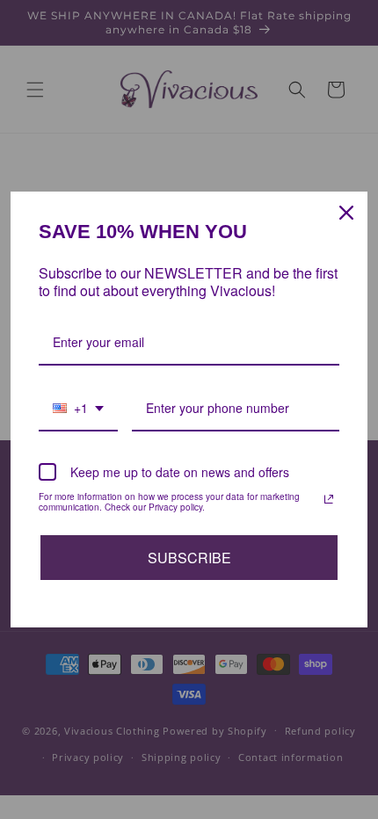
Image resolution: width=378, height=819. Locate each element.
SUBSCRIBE (189, 557)
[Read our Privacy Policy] (328, 499)
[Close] (346, 213)
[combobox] (78, 409)
